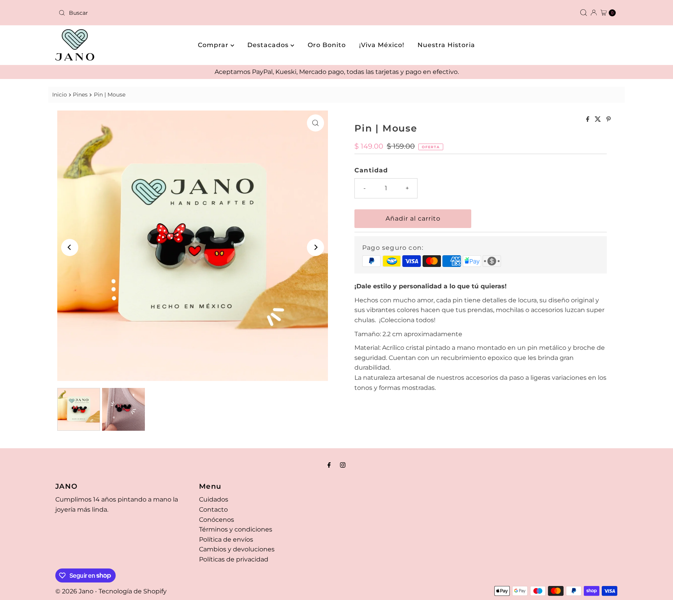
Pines (80, 94)
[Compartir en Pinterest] (608, 119)
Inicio (59, 94)
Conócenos (216, 519)
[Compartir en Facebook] (588, 119)
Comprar (214, 45)
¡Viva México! (381, 45)
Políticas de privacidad (233, 559)
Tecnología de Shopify (133, 591)
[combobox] (194, 13)
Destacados (269, 45)
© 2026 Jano (74, 591)
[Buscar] (583, 12)
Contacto (213, 509)
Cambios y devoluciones (237, 549)
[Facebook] (329, 465)
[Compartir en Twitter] (599, 119)
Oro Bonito (327, 45)
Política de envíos (226, 539)
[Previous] (69, 247)
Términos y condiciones (235, 529)
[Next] (315, 247)
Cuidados (213, 499)
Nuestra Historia (446, 45)
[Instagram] (342, 465)
